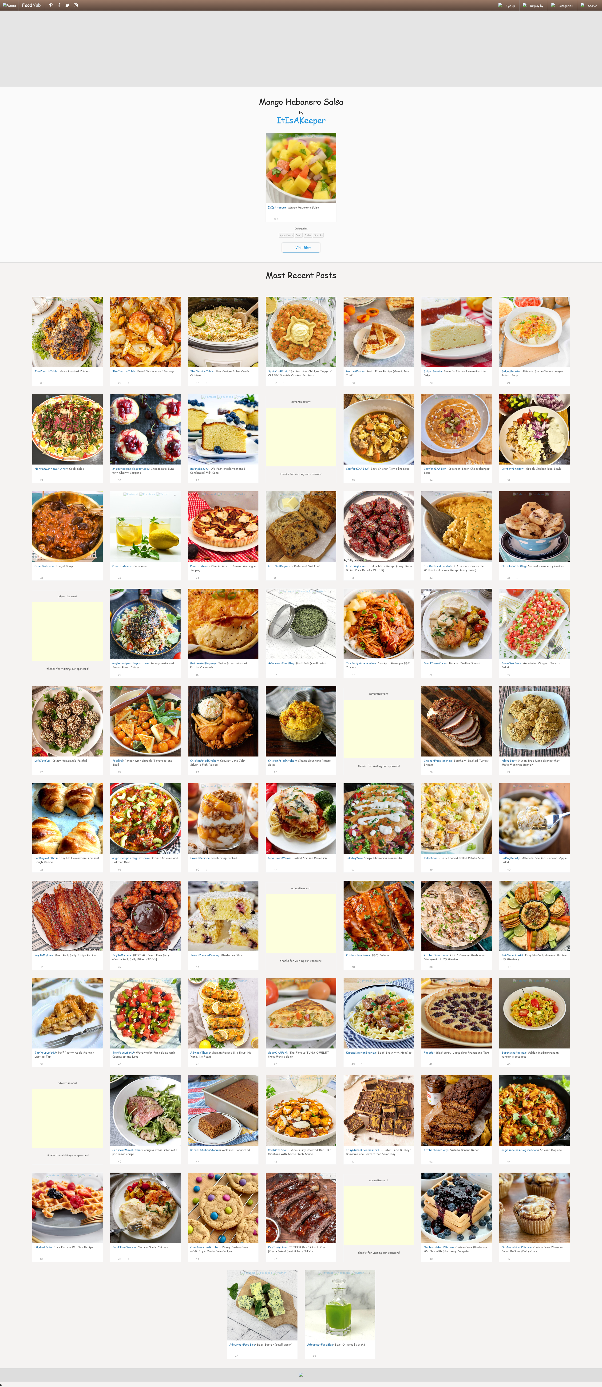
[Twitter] (67, 5)
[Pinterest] (51, 5)
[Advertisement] (301, 49)
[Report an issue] (331, 218)
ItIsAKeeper (301, 120)
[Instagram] (75, 5)
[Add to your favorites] (282, 218)
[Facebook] (59, 5)
